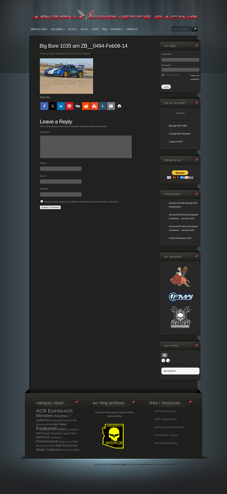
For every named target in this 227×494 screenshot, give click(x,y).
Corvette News (57, 424)
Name (43, 163)
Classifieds (116, 29)
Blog (104, 29)
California (42, 420)
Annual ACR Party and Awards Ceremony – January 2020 (183, 228)
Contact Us (132, 29)
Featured (46, 428)
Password (166, 65)
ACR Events (49, 410)
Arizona (60, 416)
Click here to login (117, 464)
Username (166, 54)
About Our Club (39, 29)
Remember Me (172, 75)
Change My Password (179, 133)
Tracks (69, 442)
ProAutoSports (47, 441)
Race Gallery (58, 29)
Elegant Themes (194, 464)
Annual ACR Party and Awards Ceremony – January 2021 (183, 216)
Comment (45, 132)
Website (44, 189)
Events (95, 29)
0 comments (85, 53)
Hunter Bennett (55, 53)
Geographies (73, 429)
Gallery (62, 429)
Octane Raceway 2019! (180, 238)
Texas (62, 441)
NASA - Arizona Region (165, 419)
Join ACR (84, 29)
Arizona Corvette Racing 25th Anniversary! (183, 205)
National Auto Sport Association (169, 427)
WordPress (171, 464)
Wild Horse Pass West (67, 449)
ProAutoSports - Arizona (166, 435)
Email (43, 176)
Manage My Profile (178, 125)
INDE (39, 433)
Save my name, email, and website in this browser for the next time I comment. (81, 202)
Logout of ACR (176, 141)
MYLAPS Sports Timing (165, 443)
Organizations (56, 437)
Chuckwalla (55, 420)
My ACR (72, 29)
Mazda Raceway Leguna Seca (59, 433)
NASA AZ (42, 437)
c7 (69, 416)
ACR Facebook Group (165, 411)
